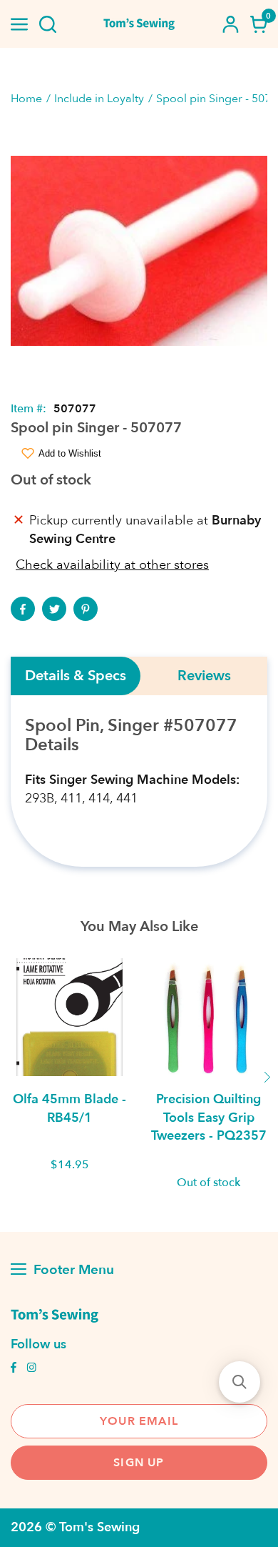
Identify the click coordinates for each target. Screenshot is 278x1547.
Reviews (204, 676)
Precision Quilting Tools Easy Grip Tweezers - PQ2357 (209, 1117)
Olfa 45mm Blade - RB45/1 (69, 1108)
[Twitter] (54, 609)
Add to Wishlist (69, 453)
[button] (239, 1382)
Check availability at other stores (112, 565)
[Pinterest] (85, 609)
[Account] (230, 24)
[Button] (47, 24)
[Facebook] (23, 609)
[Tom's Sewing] (139, 24)
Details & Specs (75, 676)
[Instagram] (31, 1369)
